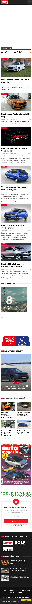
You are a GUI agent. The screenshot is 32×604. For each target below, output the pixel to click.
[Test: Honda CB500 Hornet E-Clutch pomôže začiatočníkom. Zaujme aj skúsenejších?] (8, 424)
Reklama (12, 593)
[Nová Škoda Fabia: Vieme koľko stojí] (16, 102)
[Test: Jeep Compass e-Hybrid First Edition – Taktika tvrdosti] (16, 372)
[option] (16, 373)
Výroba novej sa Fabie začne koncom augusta (14, 188)
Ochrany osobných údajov (16, 525)
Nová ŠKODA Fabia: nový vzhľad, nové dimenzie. (12, 265)
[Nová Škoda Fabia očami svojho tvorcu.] (16, 213)
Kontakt (19, 593)
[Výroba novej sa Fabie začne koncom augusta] (16, 175)
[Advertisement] (16, 24)
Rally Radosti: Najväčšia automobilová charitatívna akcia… (18, 562)
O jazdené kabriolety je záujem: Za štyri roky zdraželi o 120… (19, 569)
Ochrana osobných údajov (11, 590)
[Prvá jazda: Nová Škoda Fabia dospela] (16, 67)
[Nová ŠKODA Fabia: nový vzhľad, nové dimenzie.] (16, 252)
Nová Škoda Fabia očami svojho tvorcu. (12, 226)
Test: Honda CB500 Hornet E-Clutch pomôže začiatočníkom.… (20, 576)
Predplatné (26, 590)
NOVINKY (4, 59)
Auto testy (16, 382)
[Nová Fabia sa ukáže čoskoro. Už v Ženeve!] (16, 136)
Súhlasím (26, 600)
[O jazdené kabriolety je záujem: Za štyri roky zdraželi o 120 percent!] (24, 406)
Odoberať (17, 521)
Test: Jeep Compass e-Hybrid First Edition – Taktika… (16, 387)
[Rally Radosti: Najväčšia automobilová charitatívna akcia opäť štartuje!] (8, 406)
